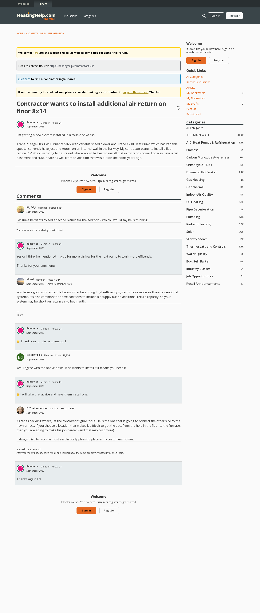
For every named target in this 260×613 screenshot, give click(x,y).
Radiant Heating (214, 224)
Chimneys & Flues (214, 165)
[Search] (204, 15)
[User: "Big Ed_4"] (20, 209)
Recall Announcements (214, 284)
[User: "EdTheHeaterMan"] (20, 410)
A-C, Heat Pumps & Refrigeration (214, 142)
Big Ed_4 (31, 207)
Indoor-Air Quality (214, 194)
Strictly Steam (214, 239)
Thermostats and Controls (214, 246)
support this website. (135, 92)
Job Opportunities (214, 276)
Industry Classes (214, 269)
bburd (30, 279)
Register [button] (109, 189)
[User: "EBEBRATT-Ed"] (20, 357)
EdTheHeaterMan (37, 408)
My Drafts (214, 103)
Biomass (214, 150)
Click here (24, 79)
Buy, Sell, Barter (214, 261)
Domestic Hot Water (214, 172)
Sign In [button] (86, 189)
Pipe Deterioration (214, 209)
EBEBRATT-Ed (34, 355)
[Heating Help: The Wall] (36, 16)
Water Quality (214, 254)
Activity (190, 87)
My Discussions (196, 98)
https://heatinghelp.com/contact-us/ (72, 66)
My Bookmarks (214, 93)
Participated (193, 114)
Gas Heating (214, 180)
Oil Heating (214, 202)
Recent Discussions (198, 82)
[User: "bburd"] (20, 281)
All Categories (194, 76)
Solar (214, 232)
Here (35, 52)
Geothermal (214, 187)
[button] (178, 108)
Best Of (191, 109)
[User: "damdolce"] (20, 124)
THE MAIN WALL (214, 135)
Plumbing (214, 217)
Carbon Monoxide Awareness (214, 157)
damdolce (32, 122)
